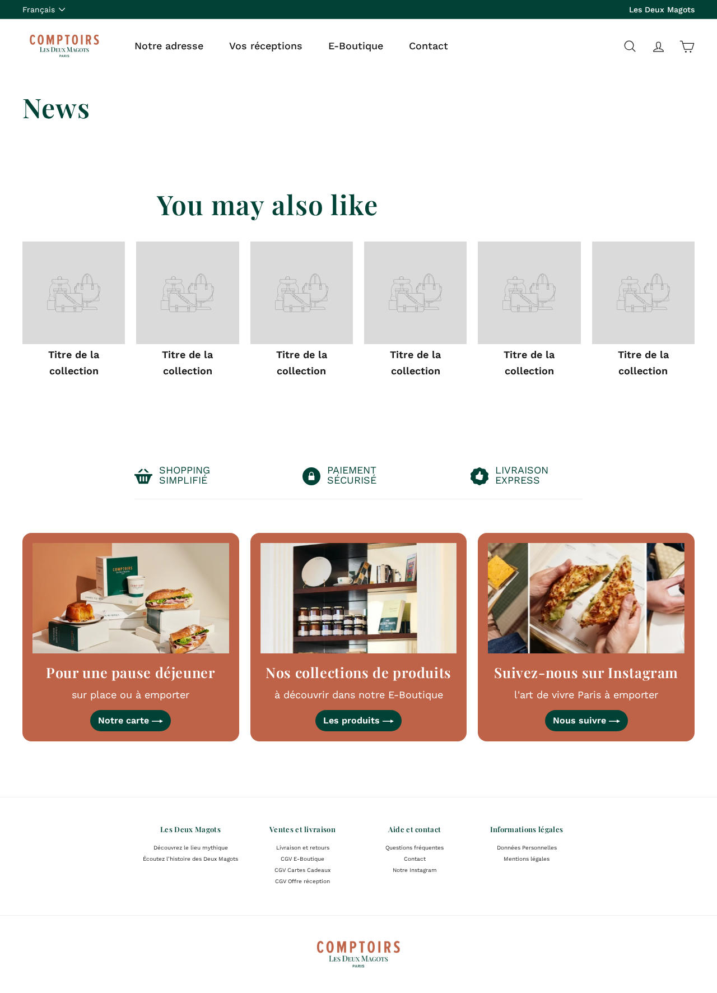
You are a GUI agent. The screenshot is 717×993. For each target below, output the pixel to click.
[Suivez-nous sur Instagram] (586, 598)
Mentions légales (527, 859)
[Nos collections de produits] (358, 598)
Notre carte (125, 720)
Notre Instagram (415, 870)
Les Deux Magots (662, 9)
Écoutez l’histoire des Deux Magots (190, 859)
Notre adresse (168, 46)
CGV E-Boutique (302, 859)
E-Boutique (355, 46)
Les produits (353, 720)
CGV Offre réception (302, 881)
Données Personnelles (527, 847)
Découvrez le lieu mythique (190, 847)
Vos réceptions (265, 46)
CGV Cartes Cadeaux (302, 870)
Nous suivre (581, 720)
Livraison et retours (302, 847)
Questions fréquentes (414, 847)
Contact (428, 46)
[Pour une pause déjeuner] (130, 598)
